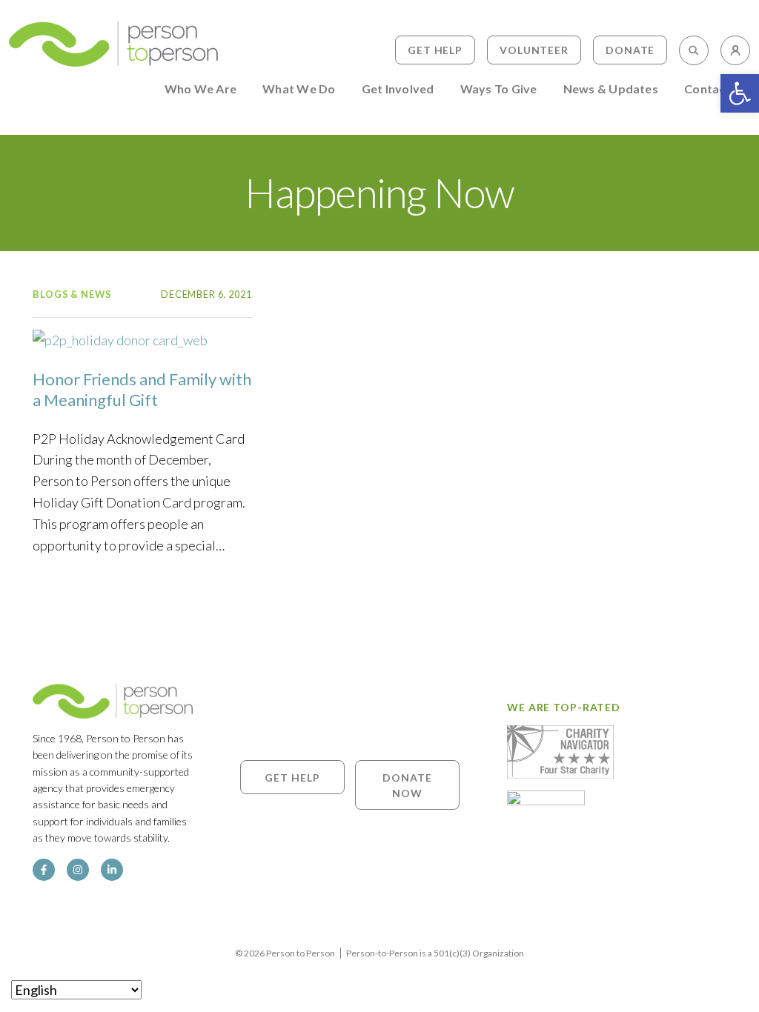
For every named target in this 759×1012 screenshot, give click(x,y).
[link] (739, 93)
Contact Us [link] (716, 89)
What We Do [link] (298, 89)
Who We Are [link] (200, 89)
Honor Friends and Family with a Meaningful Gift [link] (142, 389)
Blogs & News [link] (72, 294)
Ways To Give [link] (498, 89)
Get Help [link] (435, 50)
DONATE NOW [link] (406, 784)
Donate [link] (630, 50)
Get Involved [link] (398, 89)
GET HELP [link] (292, 776)
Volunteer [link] (534, 50)
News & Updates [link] (610, 89)
